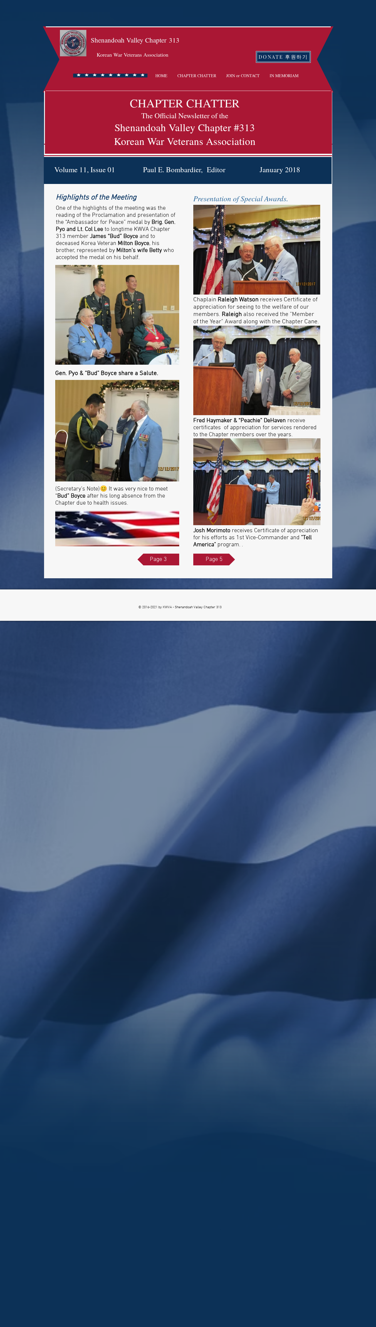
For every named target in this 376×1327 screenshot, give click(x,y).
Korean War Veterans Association (132, 54)
